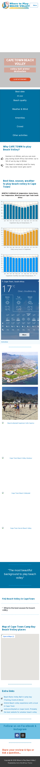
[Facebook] (17, 735)
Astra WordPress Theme (24, 763)
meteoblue (4, 342)
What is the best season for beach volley (18, 609)
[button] (20, 609)
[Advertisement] (20, 31)
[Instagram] (22, 735)
